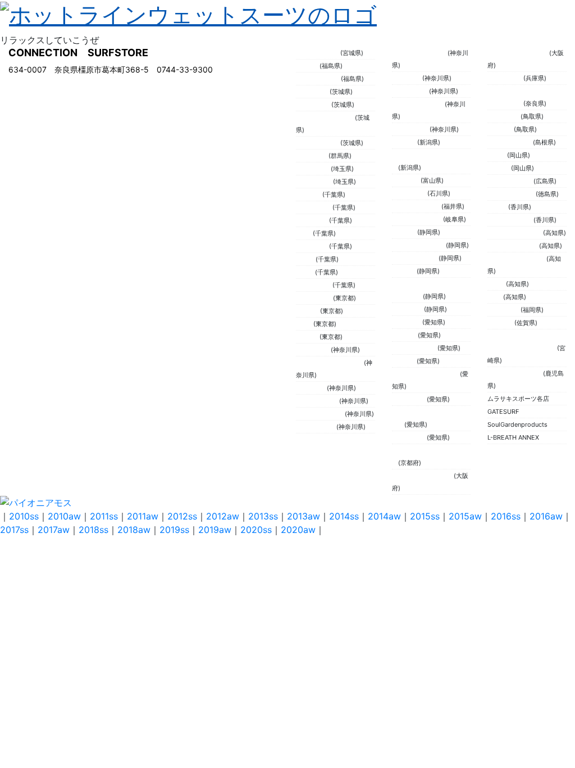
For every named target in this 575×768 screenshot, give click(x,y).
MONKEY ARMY (414, 348)
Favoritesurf (313, 169)
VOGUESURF (314, 182)
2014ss (344, 516)
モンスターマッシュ (420, 53)
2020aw (298, 529)
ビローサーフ (314, 298)
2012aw (222, 516)
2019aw (214, 529)
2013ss (263, 516)
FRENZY (499, 168)
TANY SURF (312, 246)
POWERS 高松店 (510, 220)
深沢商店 (404, 271)
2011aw (142, 516)
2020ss (256, 529)
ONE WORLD (314, 285)
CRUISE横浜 (313, 350)
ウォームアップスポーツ (330, 363)
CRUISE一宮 (409, 399)
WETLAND (407, 78)
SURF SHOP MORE (515, 233)
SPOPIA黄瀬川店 (415, 258)
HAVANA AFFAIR (318, 79)
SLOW (304, 324)
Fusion (305, 272)
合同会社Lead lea (320, 414)
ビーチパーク (410, 91)
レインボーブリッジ (515, 373)
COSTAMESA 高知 (513, 246)
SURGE (497, 207)
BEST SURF (312, 220)
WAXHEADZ (313, 92)
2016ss (506, 516)
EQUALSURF (505, 78)
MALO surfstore (510, 142)
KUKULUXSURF (318, 53)
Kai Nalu (308, 66)
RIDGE (496, 284)
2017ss (14, 529)
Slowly (306, 259)
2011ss (104, 516)
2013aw (303, 516)
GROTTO (404, 232)
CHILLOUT (407, 322)
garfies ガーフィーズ (516, 259)
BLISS (304, 233)
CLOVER (308, 311)
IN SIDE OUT (314, 207)
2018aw (133, 529)
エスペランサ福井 (416, 206)
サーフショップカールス (426, 374)
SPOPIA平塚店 (316, 427)
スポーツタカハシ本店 (423, 476)
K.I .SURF (309, 194)
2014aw (384, 516)
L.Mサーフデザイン (419, 245)
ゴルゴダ (404, 361)
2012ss (182, 516)
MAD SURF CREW (417, 219)
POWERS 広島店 (510, 181)
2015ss (425, 516)
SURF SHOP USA (511, 194)
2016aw (546, 516)
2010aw (64, 516)
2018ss (93, 529)
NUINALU (500, 323)
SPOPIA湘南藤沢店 (418, 104)
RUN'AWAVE (504, 310)
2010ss (24, 516)
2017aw (54, 529)
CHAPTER (406, 180)
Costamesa (504, 116)
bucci (495, 297)
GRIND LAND (411, 129)
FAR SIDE (500, 129)
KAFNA (497, 155)
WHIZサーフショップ (325, 117)
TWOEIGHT (312, 156)
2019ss (174, 529)
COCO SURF (409, 193)
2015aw (465, 516)
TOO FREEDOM (318, 143)
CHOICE (308, 337)
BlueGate (405, 335)
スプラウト (311, 388)
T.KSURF (404, 142)
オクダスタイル (317, 401)
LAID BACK (408, 309)
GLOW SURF (313, 105)
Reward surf (409, 437)
